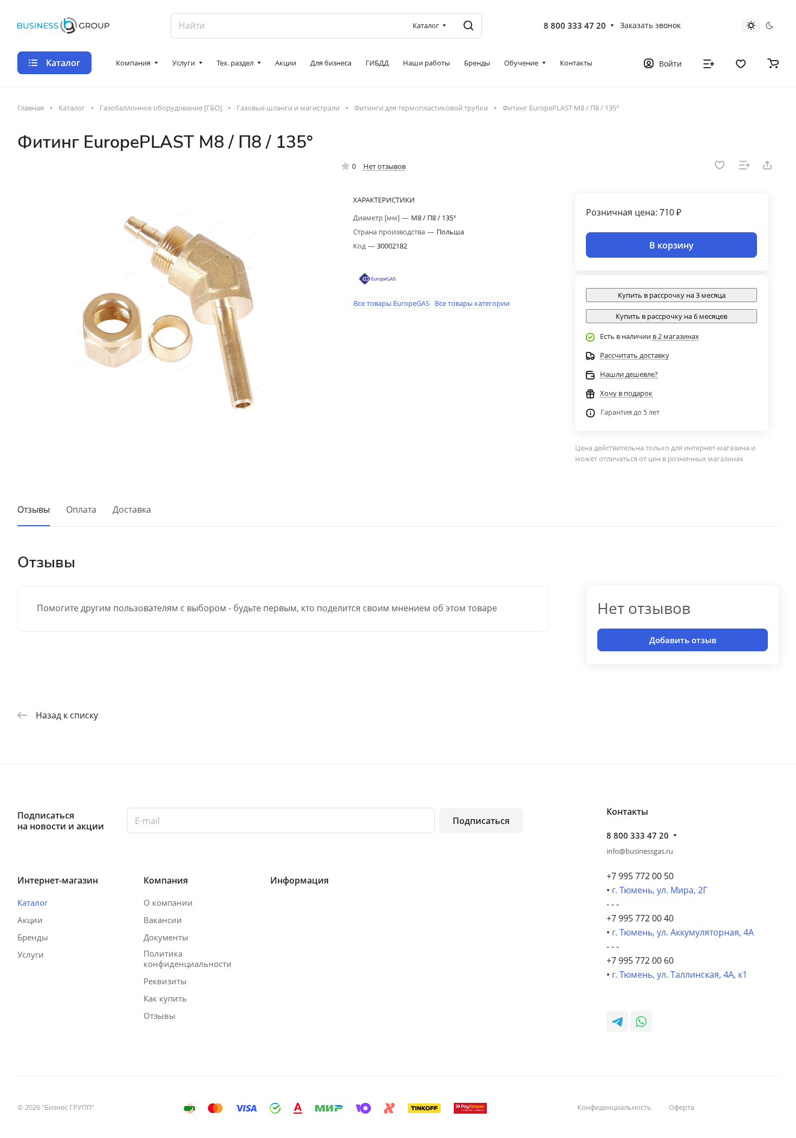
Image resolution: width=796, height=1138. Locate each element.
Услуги (30, 954)
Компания (165, 880)
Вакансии (162, 919)
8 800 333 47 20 (575, 25)
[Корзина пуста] (773, 62)
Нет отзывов (384, 166)
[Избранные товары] (741, 62)
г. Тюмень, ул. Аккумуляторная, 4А (683, 932)
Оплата (81, 509)
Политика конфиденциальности (187, 959)
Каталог (32, 902)
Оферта (681, 1107)
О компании (168, 902)
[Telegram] (617, 1021)
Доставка (132, 509)
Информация (299, 880)
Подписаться (481, 821)
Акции (30, 919)
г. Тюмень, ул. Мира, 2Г (659, 890)
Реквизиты (165, 981)
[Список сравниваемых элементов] (708, 62)
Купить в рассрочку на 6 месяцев (671, 316)
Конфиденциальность (614, 1107)
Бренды (32, 937)
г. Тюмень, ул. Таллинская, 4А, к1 (679, 974)
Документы (165, 937)
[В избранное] (719, 165)
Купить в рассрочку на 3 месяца (672, 295)
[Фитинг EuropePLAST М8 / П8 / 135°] (168, 313)
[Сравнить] (744, 165)
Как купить (165, 998)
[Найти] (468, 25)
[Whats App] (641, 1021)
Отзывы (33, 509)
